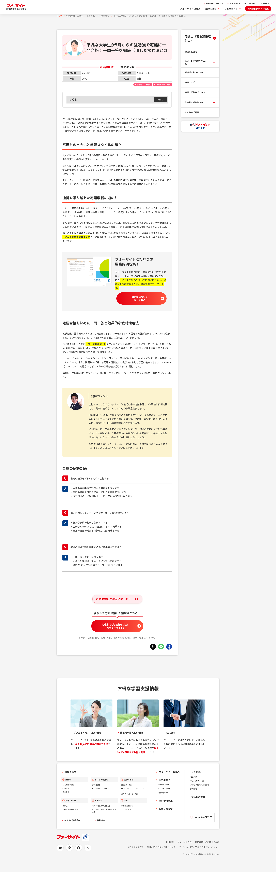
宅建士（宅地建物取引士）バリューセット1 (115, 626)
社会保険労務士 (68, 785)
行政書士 (65, 788)
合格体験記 (104, 16)
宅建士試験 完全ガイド (195, 92)
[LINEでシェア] (161, 647)
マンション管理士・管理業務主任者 (104, 810)
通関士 (65, 806)
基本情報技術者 (127, 806)
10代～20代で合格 (163, 84)
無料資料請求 (166, 801)
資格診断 (101, 820)
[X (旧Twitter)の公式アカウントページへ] (87, 847)
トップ (59, 16)
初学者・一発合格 (144, 84)
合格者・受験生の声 (194, 102)
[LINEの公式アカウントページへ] (69, 847)
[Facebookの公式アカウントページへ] (78, 847)
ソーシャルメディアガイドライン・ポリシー (199, 847)
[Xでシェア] (153, 647)
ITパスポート (126, 809)
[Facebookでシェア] (169, 647)
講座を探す (211, 9)
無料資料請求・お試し (258, 8)
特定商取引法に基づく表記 (207, 842)
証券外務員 (96, 785)
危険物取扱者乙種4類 (100, 788)
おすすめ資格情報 (72, 820)
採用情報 (193, 788)
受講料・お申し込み (194, 72)
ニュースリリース (197, 780)
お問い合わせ (163, 792)
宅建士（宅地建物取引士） (198, 38)
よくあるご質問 (192, 112)
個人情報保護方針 (135, 847)
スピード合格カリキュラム (196, 62)
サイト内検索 (235, 3)
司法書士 (65, 791)
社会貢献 (193, 776)
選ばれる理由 (191, 51)
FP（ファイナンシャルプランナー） (133, 789)
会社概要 (264, 3)
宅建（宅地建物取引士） (101, 806)
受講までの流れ (164, 784)
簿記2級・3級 (126, 785)
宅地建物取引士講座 (74, 16)
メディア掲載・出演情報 (199, 784)
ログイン (200, 127)
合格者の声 (91, 16)
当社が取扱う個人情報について (161, 847)
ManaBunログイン (213, 3)
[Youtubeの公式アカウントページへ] (60, 847)
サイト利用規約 (184, 842)
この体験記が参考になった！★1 (117, 599)
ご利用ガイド (231, 9)
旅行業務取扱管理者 (70, 809)
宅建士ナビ (190, 82)
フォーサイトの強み (190, 8)
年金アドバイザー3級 (129, 794)
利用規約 (170, 842)
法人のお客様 (249, 3)
